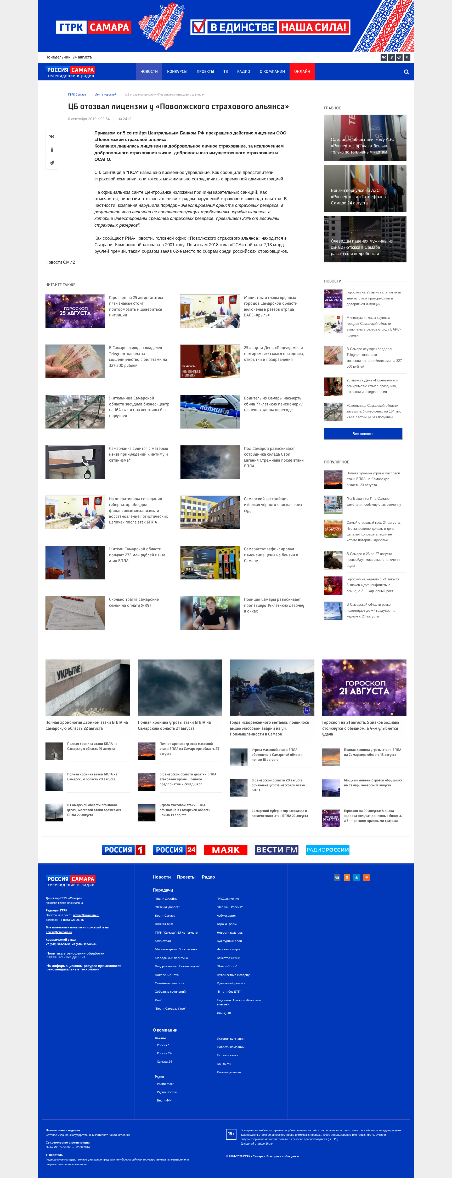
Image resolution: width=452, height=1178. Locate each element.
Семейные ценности (169, 983)
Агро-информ (226, 924)
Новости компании (231, 1047)
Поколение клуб (167, 974)
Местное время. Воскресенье (176, 949)
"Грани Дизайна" (166, 898)
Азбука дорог (226, 915)
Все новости (363, 434)
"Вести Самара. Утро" (170, 1008)
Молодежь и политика (171, 957)
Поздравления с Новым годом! (177, 966)
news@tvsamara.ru (86, 915)
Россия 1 (163, 1045)
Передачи (163, 890)
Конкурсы (177, 72)
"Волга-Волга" (227, 966)
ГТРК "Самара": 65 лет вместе (176, 932)
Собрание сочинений (170, 991)
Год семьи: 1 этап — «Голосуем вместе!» (239, 1002)
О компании (272, 72)
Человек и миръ (228, 949)
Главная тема (164, 924)
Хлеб (158, 1000)
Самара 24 (164, 1061)
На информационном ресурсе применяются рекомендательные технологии (84, 967)
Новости (149, 72)
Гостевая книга (227, 1055)
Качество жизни (228, 957)
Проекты (205, 72)
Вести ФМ (164, 1100)
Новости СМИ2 (60, 262)
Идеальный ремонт (231, 983)
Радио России (167, 1092)
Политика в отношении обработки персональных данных (75, 955)
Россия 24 (164, 1053)
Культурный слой (229, 941)
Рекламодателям (229, 1072)
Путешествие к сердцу (233, 974)
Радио (243, 72)
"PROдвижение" (228, 898)
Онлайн (302, 72)
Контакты (224, 1063)
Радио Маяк (165, 1083)
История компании (231, 1038)
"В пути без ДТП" (229, 991)
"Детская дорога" (167, 907)
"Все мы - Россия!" (230, 907)
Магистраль (163, 941)
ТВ (225, 72)
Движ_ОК (224, 1013)
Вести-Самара (165, 915)
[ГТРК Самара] (70, 72)
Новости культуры (230, 932)
